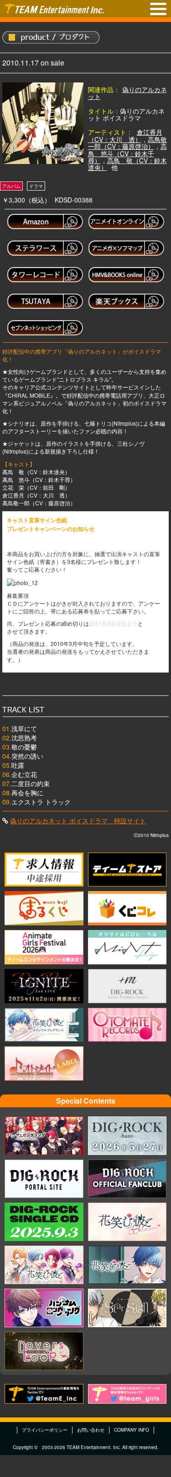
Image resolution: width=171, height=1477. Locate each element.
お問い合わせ (90, 1430)
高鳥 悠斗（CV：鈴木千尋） (127, 153)
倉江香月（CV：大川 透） (125, 135)
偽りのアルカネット (127, 93)
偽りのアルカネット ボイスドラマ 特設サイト (78, 820)
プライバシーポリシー (44, 1430)
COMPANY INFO (131, 1430)
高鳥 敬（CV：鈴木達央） (127, 164)
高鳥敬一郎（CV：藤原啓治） (127, 143)
